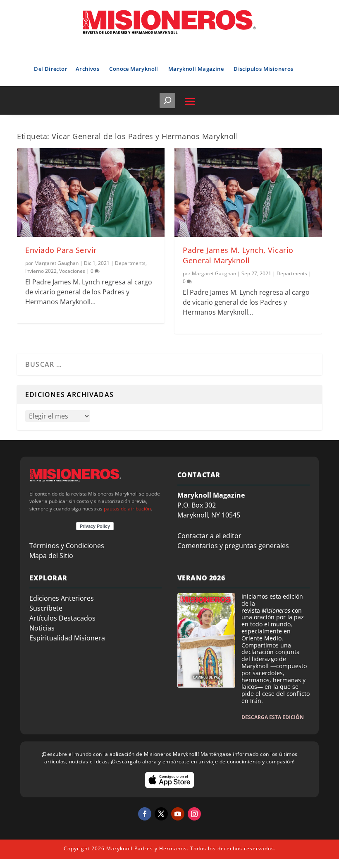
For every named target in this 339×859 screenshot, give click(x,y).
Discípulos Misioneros (263, 68)
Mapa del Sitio (51, 555)
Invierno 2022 (41, 270)
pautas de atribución (127, 508)
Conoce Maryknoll (133, 68)
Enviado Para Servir (61, 250)
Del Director (50, 68)
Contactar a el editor (209, 535)
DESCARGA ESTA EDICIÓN (272, 717)
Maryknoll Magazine (196, 68)
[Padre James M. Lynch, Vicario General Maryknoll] (248, 192)
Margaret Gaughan (56, 263)
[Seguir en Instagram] (194, 814)
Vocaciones (72, 270)
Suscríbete (45, 608)
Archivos (87, 68)
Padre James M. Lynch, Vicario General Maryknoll (238, 255)
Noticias (42, 628)
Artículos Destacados (62, 618)
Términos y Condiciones (66, 545)
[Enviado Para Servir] (91, 192)
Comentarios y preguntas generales (233, 545)
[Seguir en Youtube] (177, 814)
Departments (130, 263)
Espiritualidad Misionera (67, 637)
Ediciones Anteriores (61, 598)
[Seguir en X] (161, 814)
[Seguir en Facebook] (144, 814)
